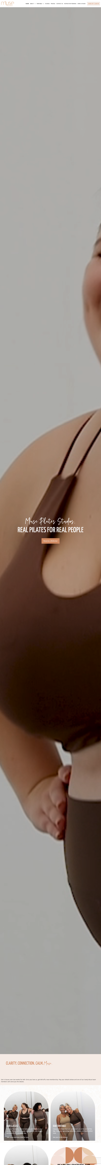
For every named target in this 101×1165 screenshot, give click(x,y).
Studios (47, 3)
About (32, 3)
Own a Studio (82, 3)
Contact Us (59, 3)
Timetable (39, 3)
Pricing (53, 3)
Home (27, 3)
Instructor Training (70, 3)
